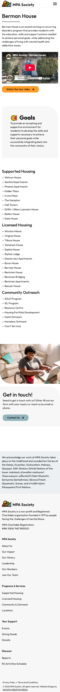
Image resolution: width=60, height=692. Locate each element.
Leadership (8, 563)
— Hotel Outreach (12, 317)
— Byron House (10, 263)
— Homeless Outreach (14, 321)
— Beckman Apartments (15, 281)
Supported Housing (12, 593)
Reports (6, 658)
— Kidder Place (10, 191)
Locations (7, 610)
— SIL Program (10, 303)
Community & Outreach (15, 604)
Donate (6, 640)
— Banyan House (11, 286)
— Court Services (11, 326)
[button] (55, 4)
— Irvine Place (10, 195)
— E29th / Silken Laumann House (20, 209)
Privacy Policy (9, 682)
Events (6, 628)
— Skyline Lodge (11, 254)
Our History (8, 557)
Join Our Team (10, 575)
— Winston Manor (12, 231)
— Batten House (11, 214)
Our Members (9, 569)
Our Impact (8, 551)
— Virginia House (11, 235)
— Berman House (11, 267)
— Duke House (10, 218)
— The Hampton (11, 200)
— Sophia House (11, 249)
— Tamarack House (12, 245)
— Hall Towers (10, 204)
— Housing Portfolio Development (21, 312)
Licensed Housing (11, 598)
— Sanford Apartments (15, 182)
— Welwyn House (11, 177)
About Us (7, 546)
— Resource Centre (12, 307)
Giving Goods (9, 634)
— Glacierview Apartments (17, 258)
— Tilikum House (11, 240)
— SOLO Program (11, 298)
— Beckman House (12, 272)
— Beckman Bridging (13, 276)
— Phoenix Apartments (15, 186)
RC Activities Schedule (14, 663)
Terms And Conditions (28, 682)
